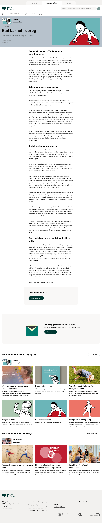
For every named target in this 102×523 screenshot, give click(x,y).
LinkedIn (56, 504)
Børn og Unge (25, 14)
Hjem (5, 14)
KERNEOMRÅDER (14, 14)
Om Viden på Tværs (59, 507)
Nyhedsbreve (57, 502)
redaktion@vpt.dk (6, 512)
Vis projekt (94, 354)
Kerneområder (52, 3)
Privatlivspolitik (83, 502)
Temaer (69, 3)
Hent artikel (35, 298)
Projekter (34, 3)
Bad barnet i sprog (37, 14)
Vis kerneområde (92, 433)
